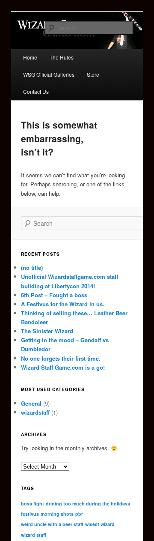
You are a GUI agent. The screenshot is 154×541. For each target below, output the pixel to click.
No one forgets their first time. (61, 358)
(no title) (32, 267)
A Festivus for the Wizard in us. (62, 304)
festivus (30, 514)
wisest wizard (100, 524)
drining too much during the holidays (88, 503)
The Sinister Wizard (47, 331)
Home (30, 57)
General (31, 403)
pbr (79, 514)
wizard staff (33, 535)
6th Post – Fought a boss (54, 295)
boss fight (32, 503)
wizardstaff (35, 412)
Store (93, 74)
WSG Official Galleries (48, 74)
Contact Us (36, 91)
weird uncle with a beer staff (52, 524)
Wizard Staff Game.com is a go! (63, 367)
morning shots (57, 514)
